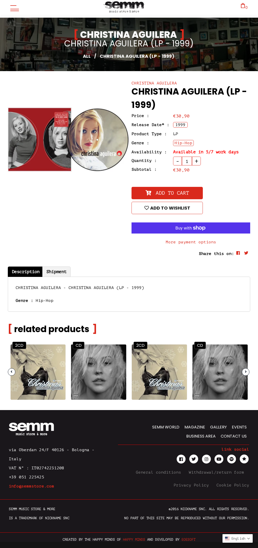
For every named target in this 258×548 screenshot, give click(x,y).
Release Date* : (150, 125)
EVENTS (239, 427)
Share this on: (216, 253)
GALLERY (218, 427)
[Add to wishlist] (57, 363)
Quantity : (144, 160)
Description (26, 271)
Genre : (140, 143)
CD (79, 345)
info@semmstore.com (31, 486)
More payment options (191, 242)
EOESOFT (188, 539)
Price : (140, 115)
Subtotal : (144, 169)
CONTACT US (234, 436)
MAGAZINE (194, 427)
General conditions (160, 472)
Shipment (56, 271)
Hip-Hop (44, 300)
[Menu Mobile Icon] (13, 8)
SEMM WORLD (165, 427)
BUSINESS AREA (201, 436)
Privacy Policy (192, 485)
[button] (237, 538)
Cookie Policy (232, 485)
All (87, 56)
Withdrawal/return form (218, 472)
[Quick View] (57, 352)
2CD (19, 345)
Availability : (149, 152)
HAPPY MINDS (134, 539)
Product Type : (149, 134)
